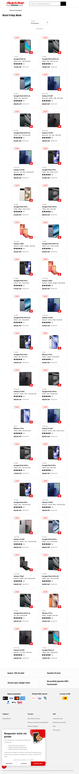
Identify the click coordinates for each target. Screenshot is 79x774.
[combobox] (44, 4)
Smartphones (6, 718)
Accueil (3, 10)
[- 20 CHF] (53, 83)
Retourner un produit (59, 722)
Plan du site (56, 730)
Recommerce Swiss (34, 718)
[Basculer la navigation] (3, 3)
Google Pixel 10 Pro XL (50, 59)
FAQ (54, 726)
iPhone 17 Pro (47, 354)
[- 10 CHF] (25, 46)
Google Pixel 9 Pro (49, 170)
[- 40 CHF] (53, 341)
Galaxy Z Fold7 (47, 96)
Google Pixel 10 (19, 59)
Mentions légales (33, 726)
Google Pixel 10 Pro (49, 207)
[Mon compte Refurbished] (72, 3)
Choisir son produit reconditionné (38, 722)
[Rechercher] (63, 4)
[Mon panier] (76, 3)
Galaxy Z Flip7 (19, 244)
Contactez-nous (58, 718)
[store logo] (15, 4)
